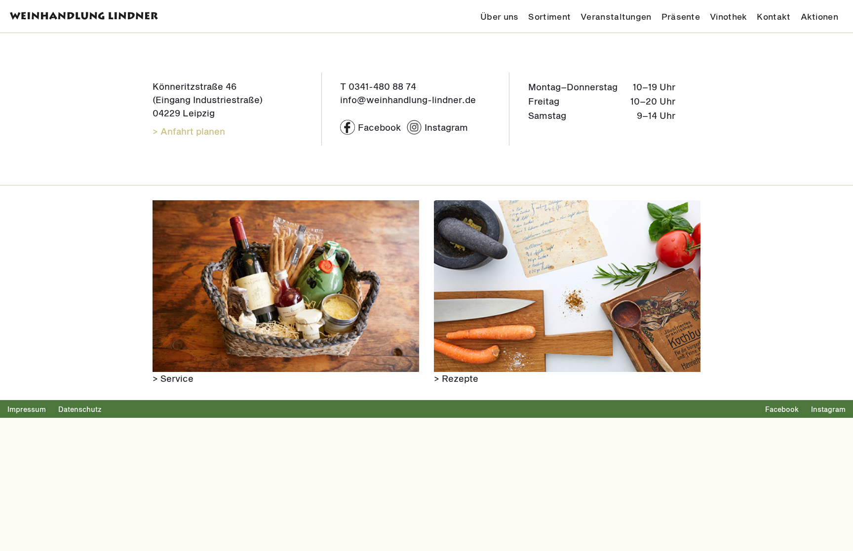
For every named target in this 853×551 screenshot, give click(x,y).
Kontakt (773, 16)
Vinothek (728, 16)
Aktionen (819, 16)
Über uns (499, 16)
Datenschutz (80, 409)
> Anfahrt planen (189, 131)
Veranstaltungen (616, 16)
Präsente (680, 16)
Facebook (782, 409)
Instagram (828, 409)
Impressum (26, 409)
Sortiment (549, 16)
